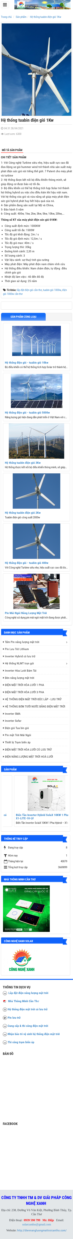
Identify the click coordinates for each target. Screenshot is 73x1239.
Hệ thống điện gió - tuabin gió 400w (26, 563)
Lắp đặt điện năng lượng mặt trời (27, 993)
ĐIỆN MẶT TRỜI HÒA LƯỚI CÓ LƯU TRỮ (28, 749)
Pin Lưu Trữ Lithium (17, 649)
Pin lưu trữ (14, 1017)
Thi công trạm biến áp (21, 1042)
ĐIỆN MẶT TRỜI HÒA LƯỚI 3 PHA (24, 692)
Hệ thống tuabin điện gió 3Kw (23, 462)
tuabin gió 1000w (52, 290)
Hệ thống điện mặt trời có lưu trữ (28, 1009)
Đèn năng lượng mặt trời (19, 678)
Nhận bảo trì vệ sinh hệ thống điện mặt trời (34, 1034)
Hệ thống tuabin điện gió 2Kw (23, 512)
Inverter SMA (12, 713)
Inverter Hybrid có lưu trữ (20, 656)
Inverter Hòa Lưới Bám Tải (20, 670)
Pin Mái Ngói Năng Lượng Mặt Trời (26, 613)
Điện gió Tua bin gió (17, 728)
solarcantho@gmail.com (36, 1224)
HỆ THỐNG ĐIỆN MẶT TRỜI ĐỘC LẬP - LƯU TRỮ (33, 699)
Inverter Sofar (13, 721)
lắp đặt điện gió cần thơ (29, 290)
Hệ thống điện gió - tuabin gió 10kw (26, 362)
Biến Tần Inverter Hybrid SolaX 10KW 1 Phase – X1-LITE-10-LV (34, 816)
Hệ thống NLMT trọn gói (19, 663)
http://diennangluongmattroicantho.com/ (42, 1230)
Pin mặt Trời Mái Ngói (18, 735)
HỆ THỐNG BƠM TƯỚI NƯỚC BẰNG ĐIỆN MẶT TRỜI (35, 706)
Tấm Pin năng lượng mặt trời (22, 642)
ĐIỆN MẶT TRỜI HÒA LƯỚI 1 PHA (24, 685)
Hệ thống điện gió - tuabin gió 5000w (27, 412)
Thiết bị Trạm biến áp (18, 742)
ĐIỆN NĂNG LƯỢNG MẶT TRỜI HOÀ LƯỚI (29, 756)
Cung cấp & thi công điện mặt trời (28, 1026)
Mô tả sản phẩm (12, 150)
